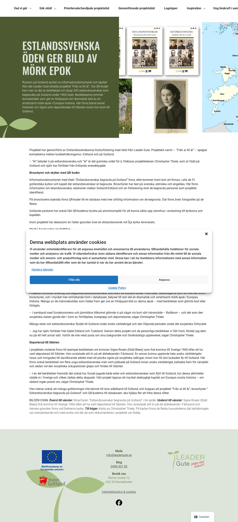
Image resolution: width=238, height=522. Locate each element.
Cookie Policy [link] (117, 288)
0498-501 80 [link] (119, 466)
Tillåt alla (74, 279)
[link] (20, 8)
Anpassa (164, 279)
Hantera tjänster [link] (42, 269)
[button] (206, 234)
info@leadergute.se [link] (119, 455)
